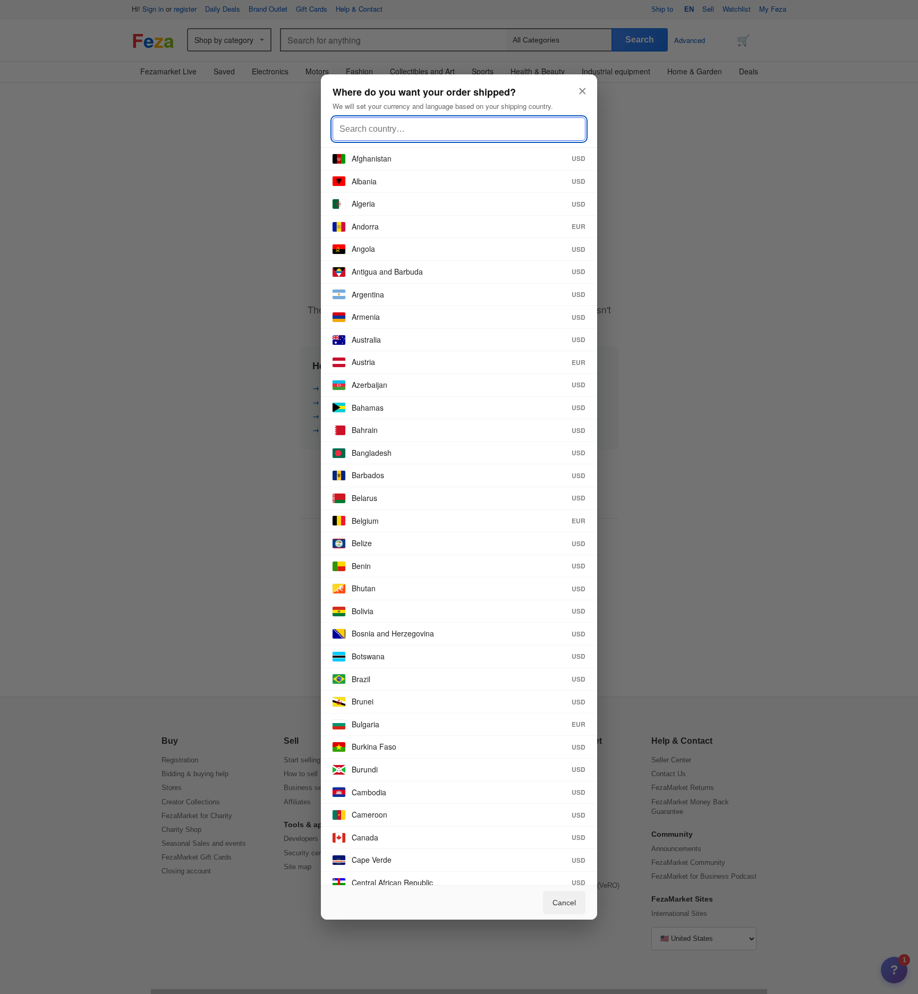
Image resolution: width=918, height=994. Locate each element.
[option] (459, 159)
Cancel (564, 902)
